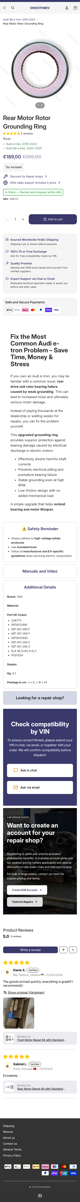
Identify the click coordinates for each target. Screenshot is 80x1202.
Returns (8, 1131)
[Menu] (4, 7)
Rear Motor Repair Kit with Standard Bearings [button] (40, 1088)
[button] (12, 133)
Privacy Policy (12, 1155)
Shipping (8, 1125)
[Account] (67, 8)
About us (9, 1137)
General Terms (12, 1149)
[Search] (13, 8)
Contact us (10, 1143)
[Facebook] (40, 1195)
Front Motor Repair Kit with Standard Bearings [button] (40, 1039)
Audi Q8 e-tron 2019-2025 (19, 19)
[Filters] (63, 950)
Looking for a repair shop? (40, 698)
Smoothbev (44, 1186)
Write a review (30, 950)
